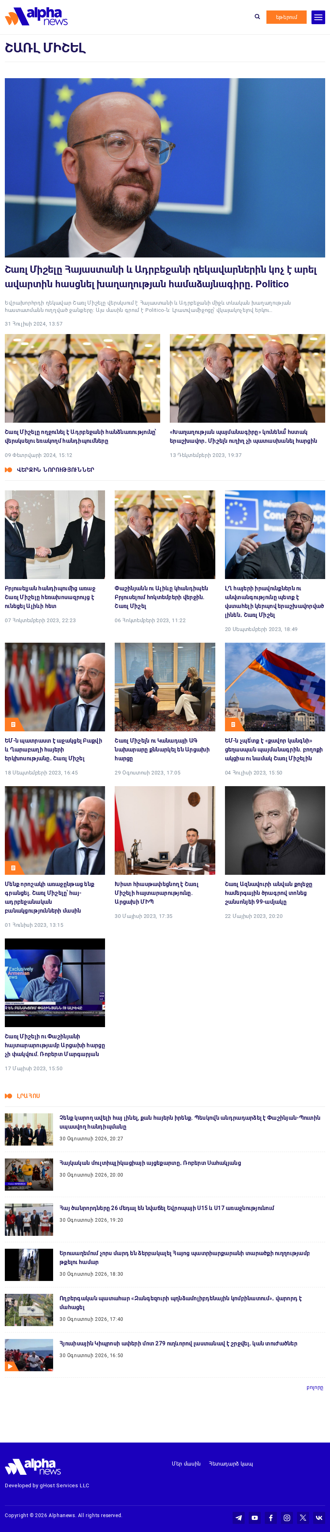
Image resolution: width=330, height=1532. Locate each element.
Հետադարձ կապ (231, 1464)
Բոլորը (315, 1387)
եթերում (286, 17)
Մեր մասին (186, 1464)
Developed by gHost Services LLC (47, 1485)
